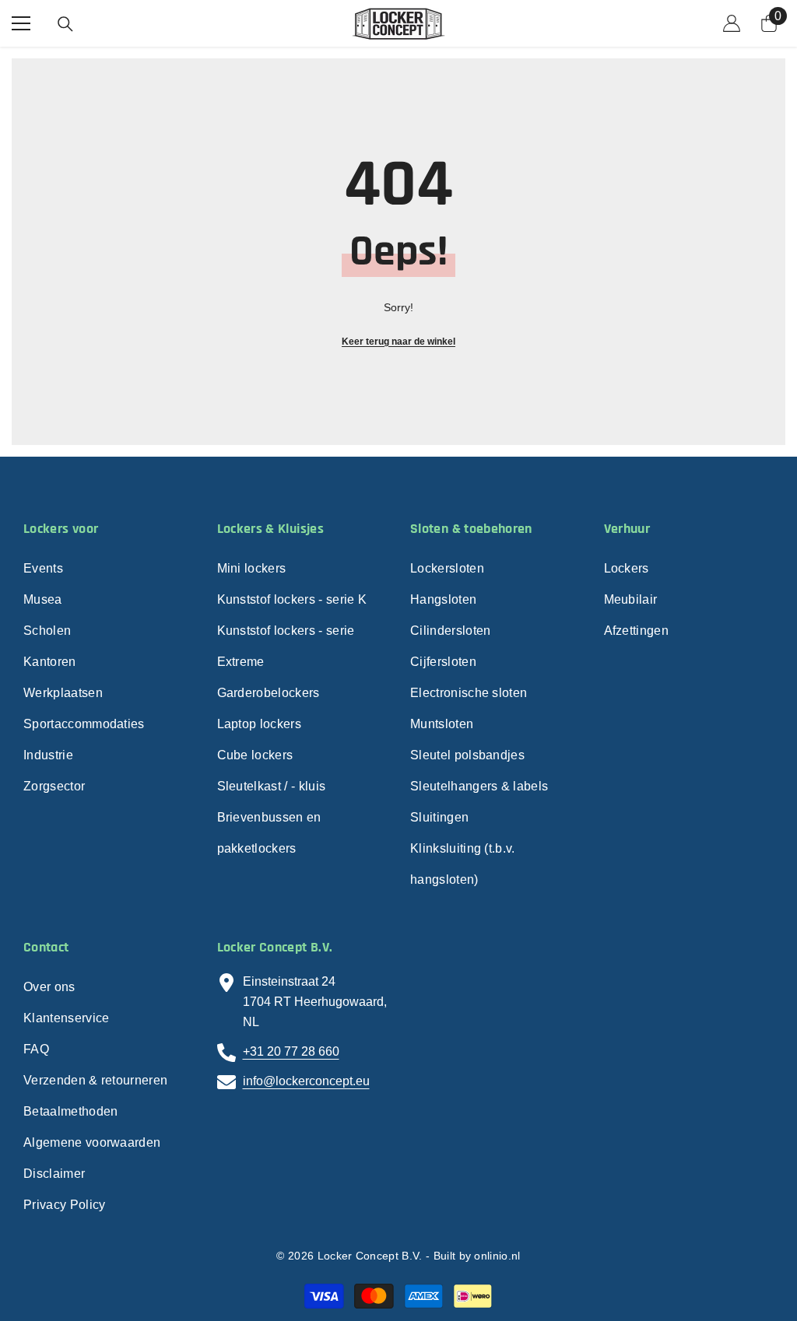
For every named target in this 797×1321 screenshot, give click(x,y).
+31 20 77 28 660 (291, 1051)
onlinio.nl (497, 1255)
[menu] (21, 23)
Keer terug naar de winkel (398, 341)
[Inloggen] (731, 23)
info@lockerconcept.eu (306, 1081)
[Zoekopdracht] (65, 24)
